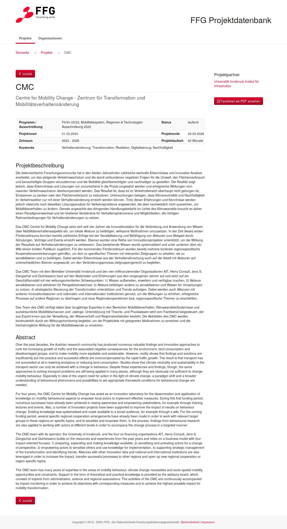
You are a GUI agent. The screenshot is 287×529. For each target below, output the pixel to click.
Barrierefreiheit (190, 522)
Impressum (208, 522)
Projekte (27, 38)
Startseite (22, 52)
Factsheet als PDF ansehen (240, 101)
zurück (27, 73)
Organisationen (50, 38)
